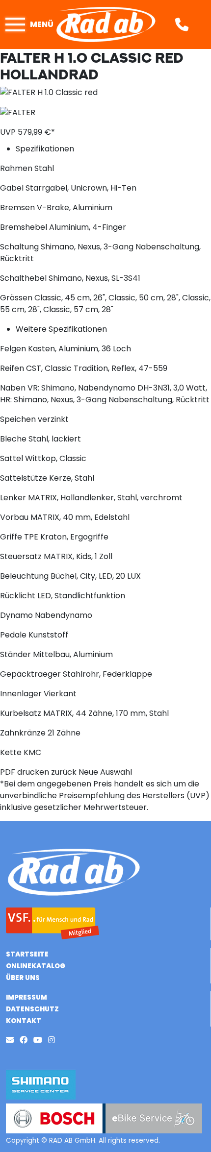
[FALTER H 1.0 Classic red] (49, 92)
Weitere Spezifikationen (61, 329)
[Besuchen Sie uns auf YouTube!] (40, 1040)
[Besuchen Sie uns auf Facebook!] (26, 1040)
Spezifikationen (45, 148)
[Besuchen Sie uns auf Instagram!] (53, 1040)
